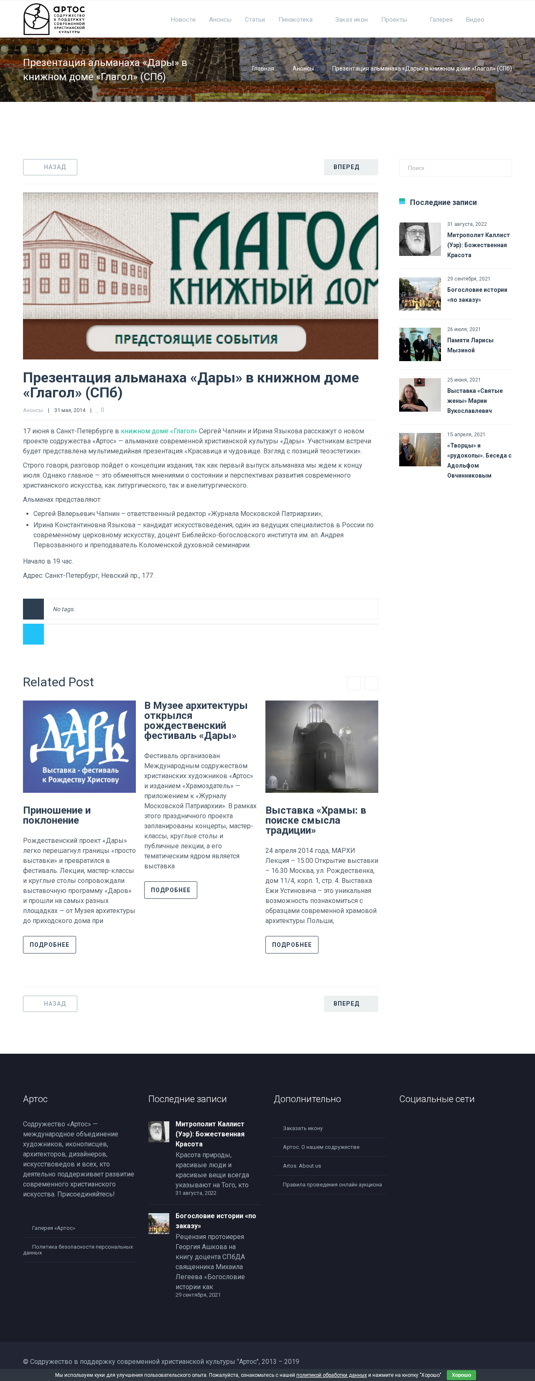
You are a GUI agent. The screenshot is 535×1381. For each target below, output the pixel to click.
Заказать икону (303, 1128)
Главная (263, 68)
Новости (183, 19)
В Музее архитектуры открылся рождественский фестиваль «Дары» (196, 720)
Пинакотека (295, 19)
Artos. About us (302, 1166)
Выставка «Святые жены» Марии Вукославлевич (475, 400)
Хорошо (461, 1375)
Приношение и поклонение (57, 815)
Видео (475, 19)
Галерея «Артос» (53, 1228)
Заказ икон (351, 19)
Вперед (346, 167)
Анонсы (220, 19)
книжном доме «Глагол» (159, 431)
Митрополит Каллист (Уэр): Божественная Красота (478, 245)
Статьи (255, 19)
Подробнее (49, 944)
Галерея (441, 19)
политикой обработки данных (331, 1375)
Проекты (394, 19)
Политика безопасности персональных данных (78, 1250)
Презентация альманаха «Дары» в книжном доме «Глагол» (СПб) (191, 385)
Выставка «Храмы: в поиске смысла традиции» (315, 820)
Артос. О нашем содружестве (321, 1147)
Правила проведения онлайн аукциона (332, 1184)
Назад (55, 167)
